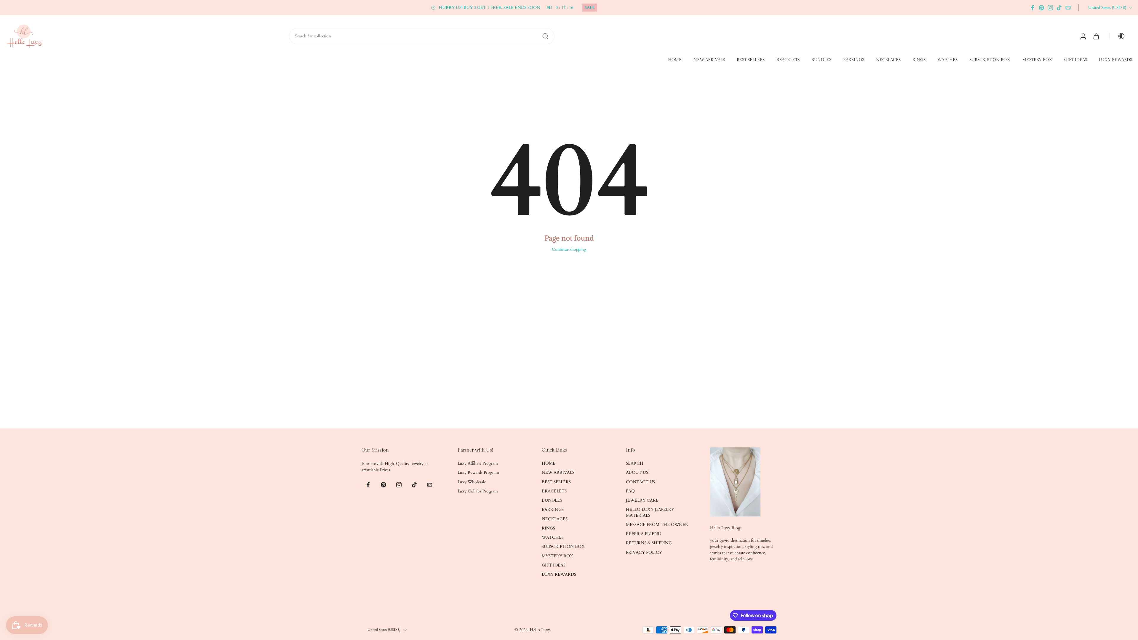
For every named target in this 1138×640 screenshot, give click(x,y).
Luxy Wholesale (472, 482)
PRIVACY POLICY (644, 552)
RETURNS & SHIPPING (649, 543)
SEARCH (634, 463)
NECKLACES (888, 59)
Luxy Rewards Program (478, 473)
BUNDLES (821, 59)
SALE (590, 7)
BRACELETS (788, 59)
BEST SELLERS (751, 59)
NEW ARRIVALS (709, 59)
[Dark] (1119, 36)
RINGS (919, 59)
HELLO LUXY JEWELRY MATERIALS (650, 512)
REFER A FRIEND (643, 534)
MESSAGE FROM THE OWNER (657, 524)
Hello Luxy (540, 630)
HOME (675, 59)
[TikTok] (1059, 7)
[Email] (1068, 7)
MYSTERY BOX (1037, 59)
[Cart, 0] (1096, 36)
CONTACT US (640, 482)
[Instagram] (1050, 7)
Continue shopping (569, 249)
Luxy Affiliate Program (478, 463)
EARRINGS (853, 59)
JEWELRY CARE (642, 500)
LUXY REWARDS (1115, 59)
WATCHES (947, 59)
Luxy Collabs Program (478, 491)
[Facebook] (1032, 7)
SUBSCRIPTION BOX (989, 59)
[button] (401, 450)
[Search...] (545, 36)
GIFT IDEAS (1075, 59)
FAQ (630, 491)
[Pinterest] (1041, 7)
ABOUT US (637, 473)
